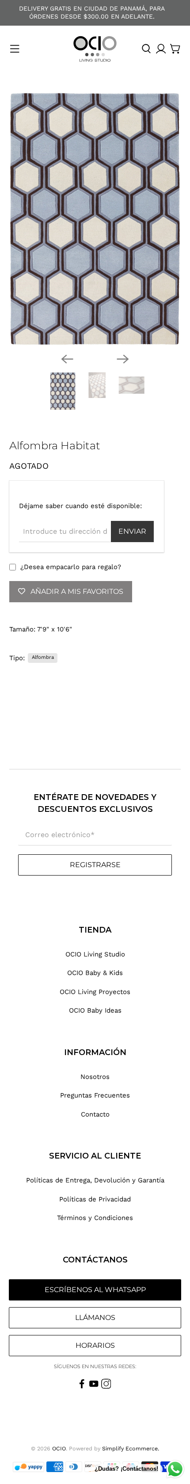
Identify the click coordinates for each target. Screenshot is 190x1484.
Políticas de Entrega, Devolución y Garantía (95, 1180)
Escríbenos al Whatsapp (95, 1289)
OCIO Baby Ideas (95, 1010)
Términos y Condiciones (95, 1218)
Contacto (95, 1114)
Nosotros (95, 1077)
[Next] (122, 359)
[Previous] (67, 359)
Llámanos (95, 1317)
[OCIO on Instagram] (106, 1386)
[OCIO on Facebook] (82, 1386)
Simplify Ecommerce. (130, 1448)
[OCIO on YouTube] (94, 1386)
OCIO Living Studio (95, 954)
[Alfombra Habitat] (95, 219)
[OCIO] (95, 48)
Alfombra (43, 657)
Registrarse (95, 865)
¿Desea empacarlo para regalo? (70, 567)
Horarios (95, 1345)
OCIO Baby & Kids (95, 973)
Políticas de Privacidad (95, 1199)
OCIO (59, 1448)
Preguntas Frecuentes (95, 1095)
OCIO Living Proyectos (95, 992)
